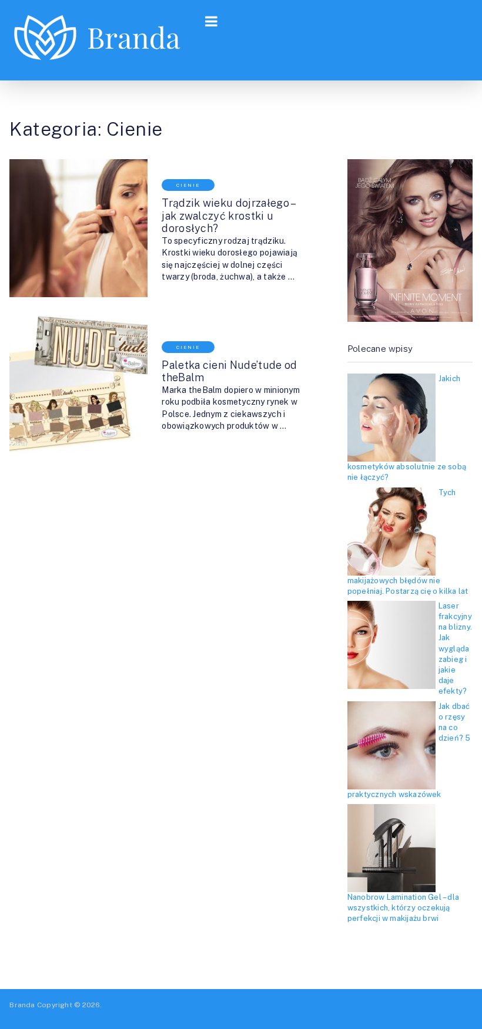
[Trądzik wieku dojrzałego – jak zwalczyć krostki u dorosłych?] (78, 228)
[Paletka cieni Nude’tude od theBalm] (78, 384)
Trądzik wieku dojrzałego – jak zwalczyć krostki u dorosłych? (228, 215)
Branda (22, 1005)
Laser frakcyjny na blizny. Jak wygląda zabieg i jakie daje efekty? (455, 648)
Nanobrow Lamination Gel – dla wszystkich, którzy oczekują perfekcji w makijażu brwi (403, 908)
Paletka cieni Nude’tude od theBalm (229, 371)
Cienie (188, 185)
